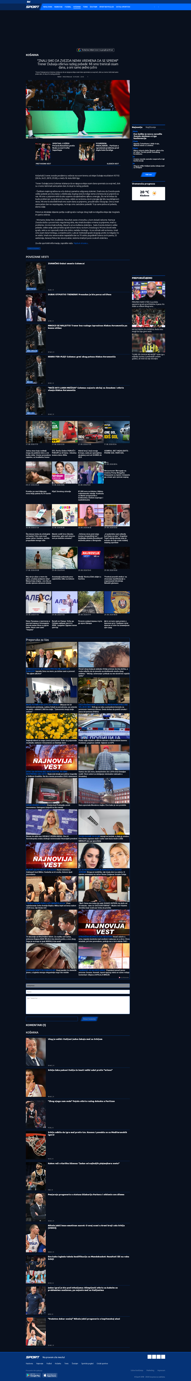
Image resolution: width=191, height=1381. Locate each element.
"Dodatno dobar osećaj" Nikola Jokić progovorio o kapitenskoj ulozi (84, 1318)
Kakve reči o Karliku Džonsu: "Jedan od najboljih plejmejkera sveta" (83, 1163)
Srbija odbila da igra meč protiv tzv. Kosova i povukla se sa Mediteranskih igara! (87, 1133)
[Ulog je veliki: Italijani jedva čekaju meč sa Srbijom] (36, 1052)
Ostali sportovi (123, 7)
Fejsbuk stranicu (81, 243)
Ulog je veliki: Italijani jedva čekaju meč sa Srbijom (75, 1039)
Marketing (150, 1370)
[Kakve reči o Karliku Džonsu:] (36, 1176)
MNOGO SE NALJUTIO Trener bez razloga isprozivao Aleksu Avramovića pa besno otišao (87, 326)
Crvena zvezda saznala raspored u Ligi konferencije (149, 160)
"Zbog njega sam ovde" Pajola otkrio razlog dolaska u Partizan (81, 1101)
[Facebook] (150, 1357)
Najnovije (58, 7)
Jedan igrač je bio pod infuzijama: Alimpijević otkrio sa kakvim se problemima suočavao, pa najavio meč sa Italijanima (83, 1288)
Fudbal (68, 7)
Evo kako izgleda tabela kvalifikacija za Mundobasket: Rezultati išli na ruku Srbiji (88, 1257)
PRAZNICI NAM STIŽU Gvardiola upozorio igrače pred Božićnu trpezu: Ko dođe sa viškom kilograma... (148, 304)
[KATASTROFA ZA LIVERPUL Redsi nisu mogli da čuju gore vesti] (148, 318)
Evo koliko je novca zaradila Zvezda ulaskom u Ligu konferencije (148, 136)
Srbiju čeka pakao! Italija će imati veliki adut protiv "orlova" (80, 1070)
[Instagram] (154, 1357)
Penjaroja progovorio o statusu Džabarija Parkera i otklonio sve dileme (86, 1194)
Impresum (161, 1370)
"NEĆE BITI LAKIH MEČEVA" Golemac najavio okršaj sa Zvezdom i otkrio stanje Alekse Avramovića (86, 388)
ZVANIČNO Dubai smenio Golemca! (66, 263)
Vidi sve (148, 174)
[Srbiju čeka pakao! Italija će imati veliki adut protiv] (36, 1083)
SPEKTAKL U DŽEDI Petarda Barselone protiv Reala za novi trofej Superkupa (63, 146)
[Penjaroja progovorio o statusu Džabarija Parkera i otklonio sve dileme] (36, 1207)
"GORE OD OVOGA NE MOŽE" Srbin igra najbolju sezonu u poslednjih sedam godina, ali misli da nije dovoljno (148, 356)
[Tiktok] (163, 1357)
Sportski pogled (106, 7)
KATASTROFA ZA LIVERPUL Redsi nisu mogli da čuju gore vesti (147, 330)
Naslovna (47, 7)
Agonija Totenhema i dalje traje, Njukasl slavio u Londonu (146, 144)
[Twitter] (159, 1357)
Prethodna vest (43, 163)
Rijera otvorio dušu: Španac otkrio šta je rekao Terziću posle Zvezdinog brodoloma (149, 152)
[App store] (49, 1375)
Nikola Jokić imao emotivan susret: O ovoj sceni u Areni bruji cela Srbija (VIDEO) (86, 1226)
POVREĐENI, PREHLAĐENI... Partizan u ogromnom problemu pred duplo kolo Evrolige (107, 146)
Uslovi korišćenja (137, 1370)
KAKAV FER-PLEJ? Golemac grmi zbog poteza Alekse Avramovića (82, 356)
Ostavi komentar (89, 1019)
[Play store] (33, 1375)
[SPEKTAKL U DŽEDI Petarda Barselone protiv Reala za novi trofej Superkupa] (43, 151)
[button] (91, 76)
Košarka (77, 7)
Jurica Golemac (33, 248)
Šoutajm (93, 7)
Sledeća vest (113, 163)
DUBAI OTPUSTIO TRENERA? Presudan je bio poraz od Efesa (79, 294)
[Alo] (28, 2)
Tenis (85, 7)
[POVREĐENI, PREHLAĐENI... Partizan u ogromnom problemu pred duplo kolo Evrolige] (86, 151)
